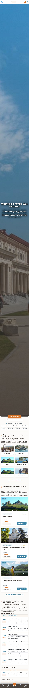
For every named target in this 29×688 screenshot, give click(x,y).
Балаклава (12, 636)
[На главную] (2, 2)
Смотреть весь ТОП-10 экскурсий (14, 594)
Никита (3, 428)
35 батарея (25, 620)
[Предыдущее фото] (2, 504)
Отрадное (18, 428)
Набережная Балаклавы (13, 638)
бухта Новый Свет (17, 628)
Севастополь (12, 620)
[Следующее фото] (26, 504)
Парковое (25, 428)
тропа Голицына (24, 630)
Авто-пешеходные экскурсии (14, 419)
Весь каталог (15, 416)
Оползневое (10, 428)
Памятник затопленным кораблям (15, 646)
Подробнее (21, 523)
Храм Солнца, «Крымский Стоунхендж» (17, 675)
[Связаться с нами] (25, 2)
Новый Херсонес (20, 644)
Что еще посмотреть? (14, 480)
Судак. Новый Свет (7, 516)
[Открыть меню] (27, 2)
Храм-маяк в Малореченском (14, 630)
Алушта (3, 425)
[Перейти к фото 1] (12, 510)
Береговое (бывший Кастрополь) (15, 425)
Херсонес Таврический (21, 651)
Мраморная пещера (14, 662)
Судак (11, 628)
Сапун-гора (19, 620)
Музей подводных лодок (20, 636)
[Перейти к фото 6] (16, 510)
